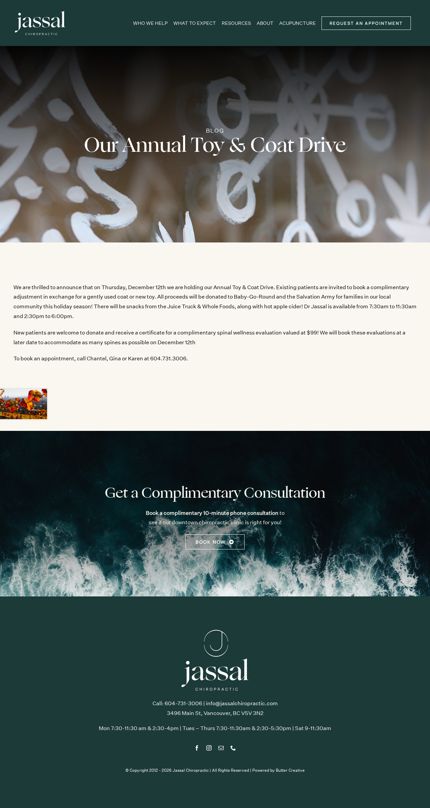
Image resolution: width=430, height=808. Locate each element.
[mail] (221, 748)
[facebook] (197, 748)
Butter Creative (290, 770)
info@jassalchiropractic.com (242, 703)
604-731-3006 (183, 703)
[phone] (233, 748)
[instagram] (209, 748)
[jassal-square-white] (215, 629)
